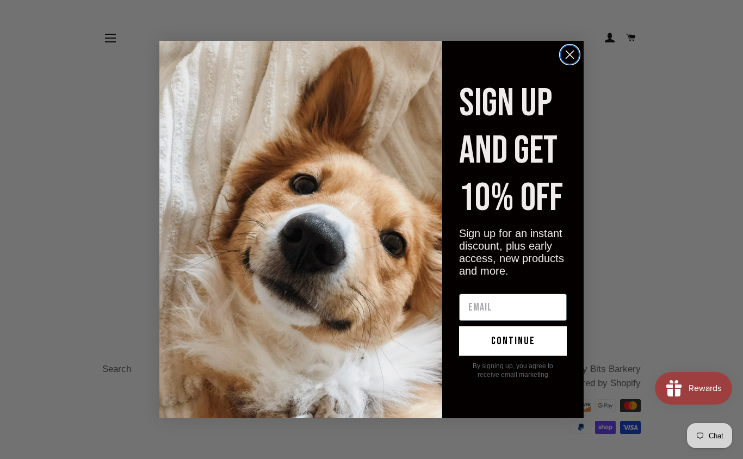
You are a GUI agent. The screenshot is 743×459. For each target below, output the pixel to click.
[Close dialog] (569, 54)
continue (513, 341)
